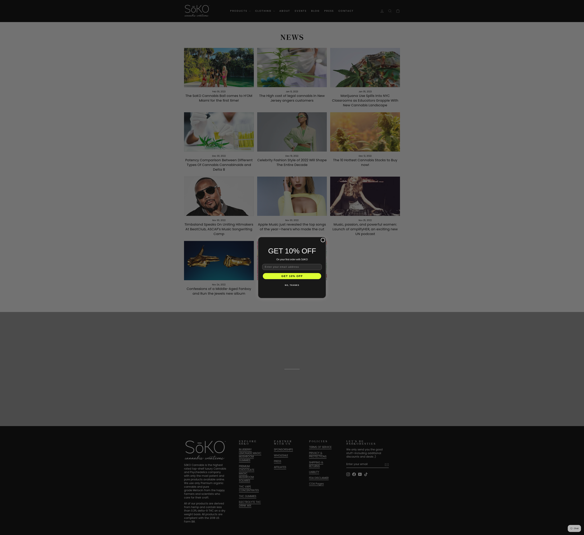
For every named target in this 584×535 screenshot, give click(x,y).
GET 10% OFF (292, 276)
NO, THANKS (292, 285)
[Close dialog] (323, 240)
